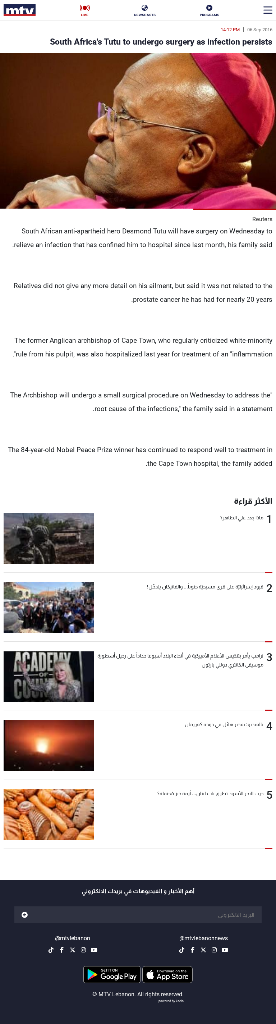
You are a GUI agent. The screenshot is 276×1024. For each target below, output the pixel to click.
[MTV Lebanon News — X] (203, 950)
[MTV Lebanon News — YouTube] (225, 950)
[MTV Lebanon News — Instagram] (214, 950)
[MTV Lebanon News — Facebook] (192, 950)
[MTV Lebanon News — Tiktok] (181, 950)
